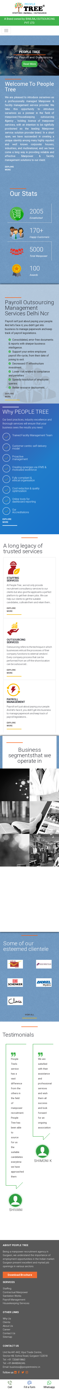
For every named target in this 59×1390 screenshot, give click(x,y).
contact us (11, 1345)
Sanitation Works (12, 1295)
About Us (8, 1325)
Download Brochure (20, 1274)
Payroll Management (14, 1299)
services (9, 1282)
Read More (29, 64)
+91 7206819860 (16, 1359)
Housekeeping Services (16, 1303)
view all (29, 1015)
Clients (6, 1322)
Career (6, 1329)
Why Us (7, 1318)
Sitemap (7, 1336)
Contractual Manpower (15, 1292)
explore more (9, 168)
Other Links (11, 1312)
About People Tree (15, 1245)
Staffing (7, 1288)
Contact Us (9, 1333)
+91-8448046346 (16, 1363)
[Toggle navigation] (6, 30)
